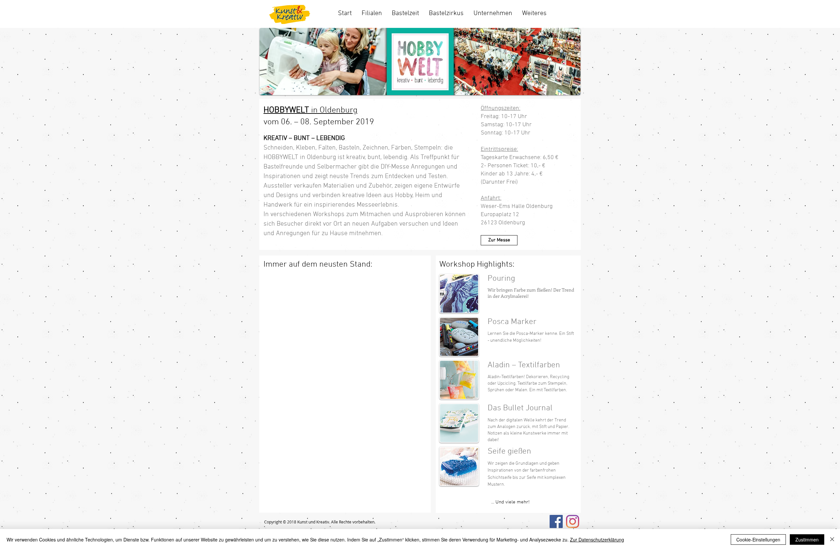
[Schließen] (832, 539)
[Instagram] (572, 521)
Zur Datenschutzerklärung (597, 539)
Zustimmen (807, 539)
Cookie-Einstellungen (758, 539)
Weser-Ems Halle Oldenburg (517, 206)
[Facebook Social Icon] (556, 521)
